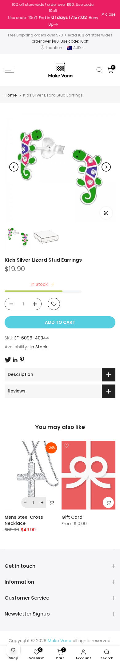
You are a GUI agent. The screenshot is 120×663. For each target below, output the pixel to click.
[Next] (106, 167)
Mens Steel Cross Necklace (24, 520)
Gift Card (72, 517)
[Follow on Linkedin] (15, 360)
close (109, 14)
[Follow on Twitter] (8, 360)
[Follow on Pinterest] (22, 359)
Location (54, 47)
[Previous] (13, 167)
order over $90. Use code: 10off (60, 41)
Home (11, 95)
